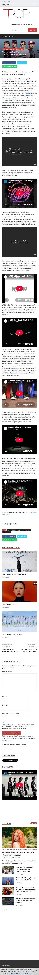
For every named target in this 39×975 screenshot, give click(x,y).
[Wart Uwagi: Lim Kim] (19, 602)
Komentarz (7, 672)
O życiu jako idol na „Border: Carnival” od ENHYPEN (25, 879)
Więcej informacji (14, 973)
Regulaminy (6, 965)
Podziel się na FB (10, 62)
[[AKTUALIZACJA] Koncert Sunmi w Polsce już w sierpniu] (19, 837)
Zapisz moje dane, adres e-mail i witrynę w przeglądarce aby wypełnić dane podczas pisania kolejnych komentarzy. (18, 726)
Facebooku (6, 515)
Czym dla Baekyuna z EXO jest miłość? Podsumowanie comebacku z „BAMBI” (25, 890)
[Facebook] (34, 5)
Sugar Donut (16, 530)
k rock (9, 530)
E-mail (5, 705)
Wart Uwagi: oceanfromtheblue (14, 574)
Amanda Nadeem (15, 857)
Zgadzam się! (27, 973)
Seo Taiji (30, 95)
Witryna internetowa (10, 713)
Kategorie (9, 36)
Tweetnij (23, 62)
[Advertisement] (8, 811)
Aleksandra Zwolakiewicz (18, 54)
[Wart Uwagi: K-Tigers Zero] (19, 632)
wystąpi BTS (12, 98)
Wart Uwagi (6, 49)
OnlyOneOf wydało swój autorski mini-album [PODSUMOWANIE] (24, 869)
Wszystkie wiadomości (16, 49)
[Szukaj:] (24, 30)
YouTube (25, 512)
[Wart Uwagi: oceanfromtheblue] (19, 572)
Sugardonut (26, 530)
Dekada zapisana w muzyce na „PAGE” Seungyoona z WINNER (25, 900)
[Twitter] (36, 5)
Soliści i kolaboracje (8, 849)
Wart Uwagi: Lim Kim (9, 604)
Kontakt (7, 1)
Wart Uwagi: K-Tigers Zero (12, 634)
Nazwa (5, 696)
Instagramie (32, 512)
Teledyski (19, 849)
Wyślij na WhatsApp (10, 66)
